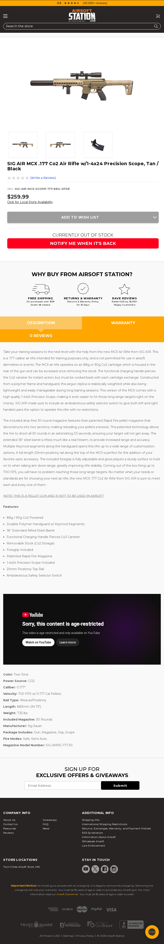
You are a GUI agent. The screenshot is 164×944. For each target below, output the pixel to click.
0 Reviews (41, 335)
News (46, 828)
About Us (9, 819)
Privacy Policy (85, 935)
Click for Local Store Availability (30, 202)
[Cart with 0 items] (156, 16)
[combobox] (82, 26)
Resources (9, 828)
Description (41, 323)
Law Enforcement (93, 845)
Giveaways (50, 819)
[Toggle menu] (5, 16)
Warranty (123, 323)
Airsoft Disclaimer (67, 894)
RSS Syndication (92, 832)
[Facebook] (104, 869)
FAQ (46, 824)
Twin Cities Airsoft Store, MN (21, 866)
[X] (95, 869)
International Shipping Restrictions (104, 824)
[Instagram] (114, 869)
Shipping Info (91, 819)
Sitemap (68, 935)
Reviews (8, 832)
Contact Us (10, 824)
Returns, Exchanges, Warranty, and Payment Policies (116, 828)
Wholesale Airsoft (93, 841)
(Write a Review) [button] (43, 178)
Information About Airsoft (99, 837)
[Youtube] (86, 869)
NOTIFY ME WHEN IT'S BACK (83, 243)
